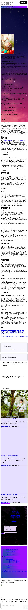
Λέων (16, 336)
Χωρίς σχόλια (4, 143)
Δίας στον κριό (14, 331)
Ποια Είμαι (14, 521)
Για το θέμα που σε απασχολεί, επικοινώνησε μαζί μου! (15, 571)
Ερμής (15, 332)
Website (2, 532)
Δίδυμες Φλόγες (15, 512)
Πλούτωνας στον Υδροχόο (9, 333)
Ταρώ (4, 556)
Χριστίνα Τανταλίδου (7, 140)
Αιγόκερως (20, 336)
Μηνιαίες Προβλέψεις (15, 517)
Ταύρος (6, 336)
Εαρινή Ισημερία (15, 330)
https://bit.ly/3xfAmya (5, 117)
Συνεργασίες (6, 570)
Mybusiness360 (9, 537)
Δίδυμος (9, 336)
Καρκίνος (13, 336)
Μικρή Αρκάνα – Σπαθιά (14, 560)
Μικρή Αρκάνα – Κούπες (14, 561)
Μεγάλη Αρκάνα (9, 557)
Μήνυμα (2, 530)
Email (2, 528)
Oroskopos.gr (15, 508)
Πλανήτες (15, 518)
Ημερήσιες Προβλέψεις (15, 516)
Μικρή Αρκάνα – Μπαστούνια (15, 562)
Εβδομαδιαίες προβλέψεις (6, 330)
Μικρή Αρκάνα (9, 559)
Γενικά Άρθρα (15, 511)
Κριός (3, 336)
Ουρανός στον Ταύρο (9, 332)
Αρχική (4, 546)
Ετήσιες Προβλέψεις (15, 515)
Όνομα (2, 526)
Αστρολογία (22, 140)
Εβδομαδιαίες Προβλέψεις (6, 141)
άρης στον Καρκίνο (19, 333)
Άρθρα (4, 563)
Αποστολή (3, 533)
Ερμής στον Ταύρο (7, 331)
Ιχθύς (24, 336)
